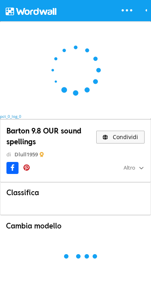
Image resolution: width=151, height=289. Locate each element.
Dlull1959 (26, 154)
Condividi (124, 137)
